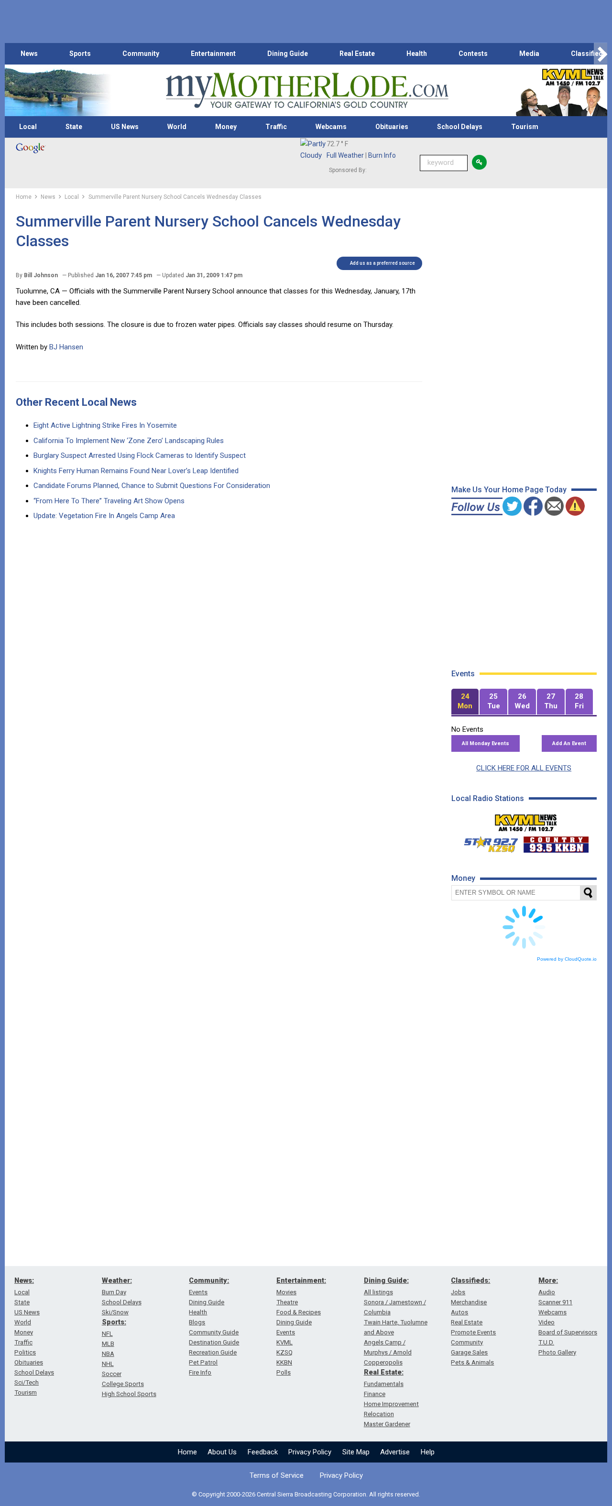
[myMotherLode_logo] (307, 90)
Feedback (263, 1452)
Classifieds (589, 53)
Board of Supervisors (567, 1332)
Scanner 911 (555, 1302)
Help (428, 1452)
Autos (459, 1312)
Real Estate (357, 53)
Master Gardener (387, 1424)
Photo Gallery (557, 1352)
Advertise (395, 1452)
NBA (108, 1353)
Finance (374, 1394)
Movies (286, 1292)
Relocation (379, 1414)
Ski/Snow (115, 1312)
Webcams (331, 126)
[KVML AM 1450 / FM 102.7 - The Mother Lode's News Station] (526, 820)
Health (416, 53)
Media (529, 53)
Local (28, 126)
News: (24, 1280)
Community (140, 53)
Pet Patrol (203, 1362)
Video (546, 1322)
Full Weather (345, 155)
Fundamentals (384, 1383)
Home (187, 1452)
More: (548, 1280)
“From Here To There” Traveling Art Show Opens (109, 501)
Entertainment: (301, 1280)
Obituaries (391, 126)
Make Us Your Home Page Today (509, 489)
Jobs (458, 1292)
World (176, 126)
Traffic (276, 126)
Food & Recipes (298, 1312)
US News (125, 126)
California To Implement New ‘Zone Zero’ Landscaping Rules (128, 440)
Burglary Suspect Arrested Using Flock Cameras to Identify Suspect (139, 455)
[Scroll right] (600, 54)
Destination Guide (214, 1342)
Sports (80, 53)
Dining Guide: (386, 1280)
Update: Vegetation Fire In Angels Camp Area (104, 515)
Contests (473, 53)
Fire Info (200, 1372)
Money (226, 126)
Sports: (114, 1322)
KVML (284, 1342)
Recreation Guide (213, 1352)
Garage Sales (469, 1352)
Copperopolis (383, 1362)
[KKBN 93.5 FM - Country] (556, 842)
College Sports (123, 1383)
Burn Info (382, 155)
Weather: (117, 1280)
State (74, 126)
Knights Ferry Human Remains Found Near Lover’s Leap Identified (136, 470)
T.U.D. (546, 1342)
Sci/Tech (26, 1382)
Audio (546, 1292)
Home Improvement (391, 1404)
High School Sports (129, 1394)
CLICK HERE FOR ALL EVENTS (523, 768)
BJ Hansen (66, 347)
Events (198, 1292)
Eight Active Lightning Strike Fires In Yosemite (105, 425)
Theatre (287, 1302)
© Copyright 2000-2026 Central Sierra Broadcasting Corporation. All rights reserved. (306, 1494)
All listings (378, 1292)
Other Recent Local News (76, 402)
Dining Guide (287, 53)
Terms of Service (277, 1475)
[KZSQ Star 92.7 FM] (486, 842)
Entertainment (213, 53)
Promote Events (473, 1332)
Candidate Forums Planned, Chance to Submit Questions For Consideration (151, 485)
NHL (108, 1363)
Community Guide (214, 1332)
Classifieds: (470, 1280)
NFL (107, 1333)
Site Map (356, 1452)
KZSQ (284, 1352)
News (29, 53)
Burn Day (114, 1292)
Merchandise (469, 1302)
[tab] (465, 702)
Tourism (524, 126)
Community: (209, 1280)
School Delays (459, 126)
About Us (222, 1452)
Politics (25, 1352)
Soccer (111, 1373)
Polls (283, 1372)
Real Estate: (384, 1372)
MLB (108, 1343)
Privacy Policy (309, 1452)
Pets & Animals (472, 1362)
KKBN (284, 1362)
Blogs (197, 1322)
